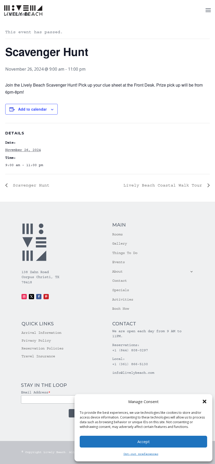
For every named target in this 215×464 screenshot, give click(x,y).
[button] (204, 401)
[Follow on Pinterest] (46, 296)
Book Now (120, 309)
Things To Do (124, 253)
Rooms (117, 234)
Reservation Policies (42, 348)
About (117, 271)
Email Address (35, 392)
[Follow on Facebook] (38, 296)
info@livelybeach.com (133, 373)
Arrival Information (41, 333)
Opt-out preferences (140, 454)
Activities (122, 299)
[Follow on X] (31, 296)
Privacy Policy (36, 341)
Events (118, 262)
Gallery (119, 243)
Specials (120, 290)
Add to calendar (32, 109)
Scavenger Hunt (30, 185)
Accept (143, 441)
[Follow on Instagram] (24, 296)
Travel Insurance (38, 356)
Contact (119, 281)
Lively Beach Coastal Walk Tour (164, 185)
